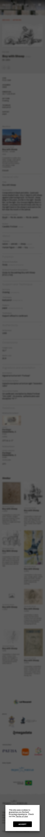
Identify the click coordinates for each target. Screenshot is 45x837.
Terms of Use (21, 816)
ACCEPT (22, 824)
